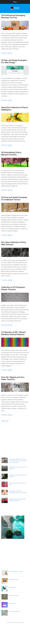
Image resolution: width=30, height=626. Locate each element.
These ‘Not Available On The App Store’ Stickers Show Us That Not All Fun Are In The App (17, 460)
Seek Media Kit (12, 587)
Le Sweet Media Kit (13, 579)
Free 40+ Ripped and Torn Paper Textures (12, 378)
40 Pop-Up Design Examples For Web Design (14, 61)
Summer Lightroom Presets (15, 571)
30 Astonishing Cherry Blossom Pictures (11, 153)
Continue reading (6, 53)
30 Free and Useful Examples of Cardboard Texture (14, 198)
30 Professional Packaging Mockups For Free (13, 16)
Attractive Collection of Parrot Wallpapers (14, 108)
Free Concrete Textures (14, 611)
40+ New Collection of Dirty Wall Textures (13, 243)
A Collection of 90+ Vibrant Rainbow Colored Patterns (13, 333)
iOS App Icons (12, 603)
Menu (15, 2)
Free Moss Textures (13, 595)
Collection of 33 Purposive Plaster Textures (13, 288)
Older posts (5, 421)
